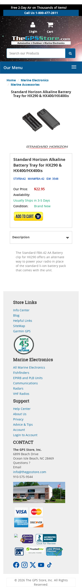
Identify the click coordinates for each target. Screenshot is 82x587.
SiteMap (19, 326)
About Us (19, 414)
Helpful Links (22, 321)
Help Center (22, 409)
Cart (50, 32)
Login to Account (25, 435)
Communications (25, 383)
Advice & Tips (23, 424)
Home (11, 80)
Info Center (21, 310)
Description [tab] (21, 237)
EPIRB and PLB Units (28, 378)
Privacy (18, 419)
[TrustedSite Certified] (35, 550)
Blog (16, 315)
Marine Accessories (25, 84)
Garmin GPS (22, 331)
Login (33, 31)
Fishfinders (21, 373)
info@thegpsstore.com (29, 472)
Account (19, 430)
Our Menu (13, 67)
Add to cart (30, 218)
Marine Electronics (35, 80)
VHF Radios (21, 394)
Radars (18, 388)
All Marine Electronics (29, 367)
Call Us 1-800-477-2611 (41, 13)
